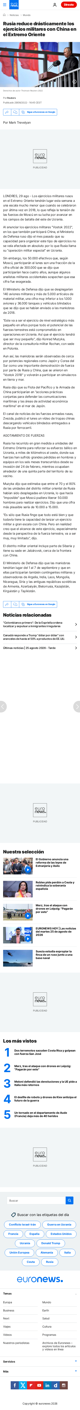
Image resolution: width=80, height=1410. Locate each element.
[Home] (4, 15)
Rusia (49, 1262)
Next (6, 1318)
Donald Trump (50, 1243)
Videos (7, 1334)
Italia (67, 1252)
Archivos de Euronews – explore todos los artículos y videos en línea (59, 1346)
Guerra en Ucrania (59, 1224)
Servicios (9, 1361)
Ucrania (25, 1243)
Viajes (6, 1326)
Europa (7, 1302)
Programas (49, 1334)
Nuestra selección (23, 852)
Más (6, 1371)
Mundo (26, 15)
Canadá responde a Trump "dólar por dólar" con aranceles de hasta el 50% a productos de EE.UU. (34, 637)
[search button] (69, 1200)
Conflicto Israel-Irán (22, 1224)
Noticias (14, 15)
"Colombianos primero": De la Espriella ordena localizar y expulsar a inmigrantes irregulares (32, 624)
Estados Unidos (61, 1234)
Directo (69, 4)
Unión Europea (19, 1252)
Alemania (47, 1252)
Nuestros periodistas (16, 1342)
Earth (45, 1310)
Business (8, 1310)
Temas (7, 1293)
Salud (46, 1318)
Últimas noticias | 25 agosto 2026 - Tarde (29, 647)
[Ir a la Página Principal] (14, 4)
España (34, 1234)
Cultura (46, 1326)
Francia (13, 1234)
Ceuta (31, 1262)
